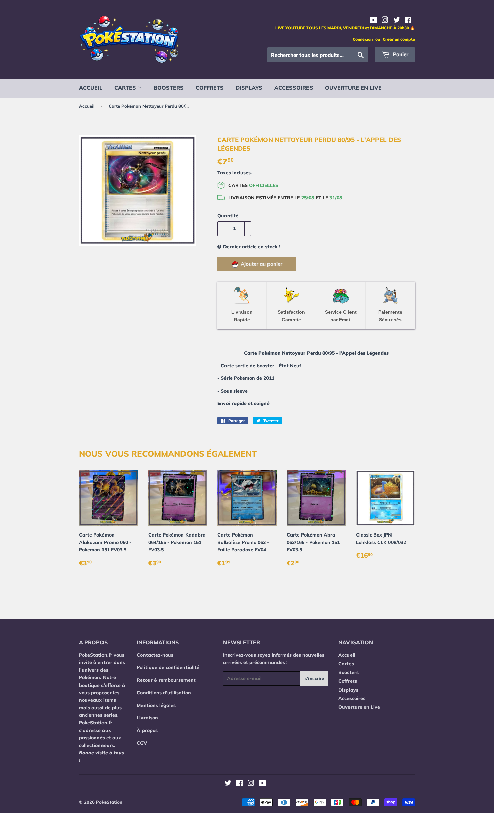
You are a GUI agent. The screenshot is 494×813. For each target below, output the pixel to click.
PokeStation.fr (95, 655)
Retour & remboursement (166, 680)
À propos (147, 730)
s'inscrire (314, 678)
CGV (142, 743)
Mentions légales (156, 705)
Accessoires (293, 87)
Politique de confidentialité (168, 667)
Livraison (147, 718)
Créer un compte (399, 39)
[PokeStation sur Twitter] (396, 21)
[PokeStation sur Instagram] (385, 21)
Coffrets (210, 87)
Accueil (90, 87)
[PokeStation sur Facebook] (408, 21)
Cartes (126, 87)
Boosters (169, 87)
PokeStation (109, 802)
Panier (400, 54)
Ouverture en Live (353, 87)
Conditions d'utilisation (164, 693)
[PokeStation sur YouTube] (373, 21)
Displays (249, 87)
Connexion (363, 39)
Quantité (227, 216)
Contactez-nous (155, 655)
